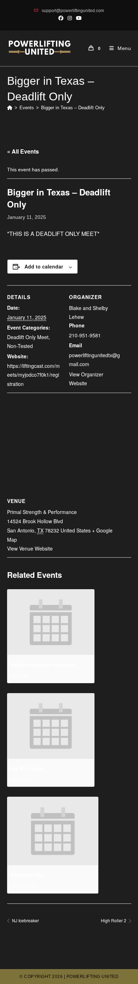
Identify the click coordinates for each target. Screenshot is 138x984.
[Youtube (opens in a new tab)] (78, 18)
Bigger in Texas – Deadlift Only (73, 107)
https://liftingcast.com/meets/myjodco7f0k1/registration (33, 374)
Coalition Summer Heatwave (41, 664)
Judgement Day (26, 874)
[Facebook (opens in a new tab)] (60, 18)
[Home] (9, 107)
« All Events (23, 151)
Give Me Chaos (25, 768)
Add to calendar (43, 266)
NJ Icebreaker (25, 920)
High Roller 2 (114, 920)
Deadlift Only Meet (27, 337)
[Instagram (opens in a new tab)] (69, 18)
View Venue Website (30, 548)
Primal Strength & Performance (42, 511)
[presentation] (50, 622)
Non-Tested (20, 345)
